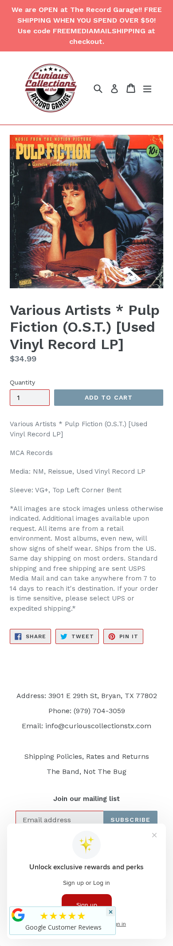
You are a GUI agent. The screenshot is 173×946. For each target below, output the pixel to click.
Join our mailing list (86, 799)
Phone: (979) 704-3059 (86, 711)
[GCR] (18, 915)
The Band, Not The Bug (86, 771)
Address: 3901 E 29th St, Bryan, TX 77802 (86, 695)
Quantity (22, 382)
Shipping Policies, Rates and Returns (86, 756)
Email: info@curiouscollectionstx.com (86, 726)
